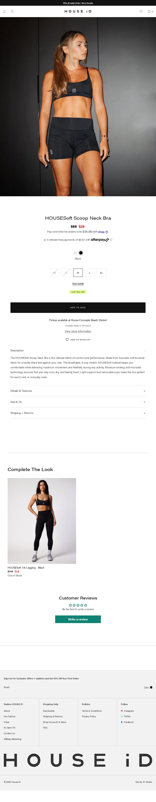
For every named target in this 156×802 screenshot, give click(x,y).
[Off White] (75, 253)
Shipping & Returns (52, 716)
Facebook (129, 722)
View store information (78, 331)
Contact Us (9, 733)
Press (6, 722)
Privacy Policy (89, 716)
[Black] (81, 253)
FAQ (45, 727)
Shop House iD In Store (54, 722)
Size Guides (48, 710)
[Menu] (4, 11)
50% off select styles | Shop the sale (78, 3)
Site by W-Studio (143, 782)
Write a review (78, 619)
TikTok (127, 716)
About (7, 710)
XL (101, 272)
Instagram (129, 710)
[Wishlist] (141, 11)
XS (56, 274)
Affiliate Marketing (12, 739)
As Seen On (9, 727)
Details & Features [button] (21, 391)
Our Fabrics (9, 716)
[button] (12, 11)
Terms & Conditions (92, 710)
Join (146, 687)
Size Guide (78, 283)
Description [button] (17, 350)
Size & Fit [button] (16, 402)
